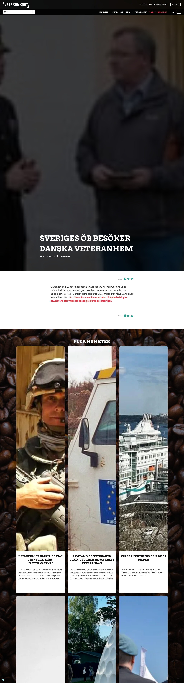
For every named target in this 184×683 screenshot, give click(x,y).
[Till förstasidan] (16, 5)
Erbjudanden (104, 12)
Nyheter (115, 12)
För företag (125, 12)
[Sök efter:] (16, 12)
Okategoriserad (64, 256)
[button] (125, 279)
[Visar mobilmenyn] (177, 12)
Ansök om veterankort (158, 12)
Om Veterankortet (139, 12)
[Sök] (32, 12)
